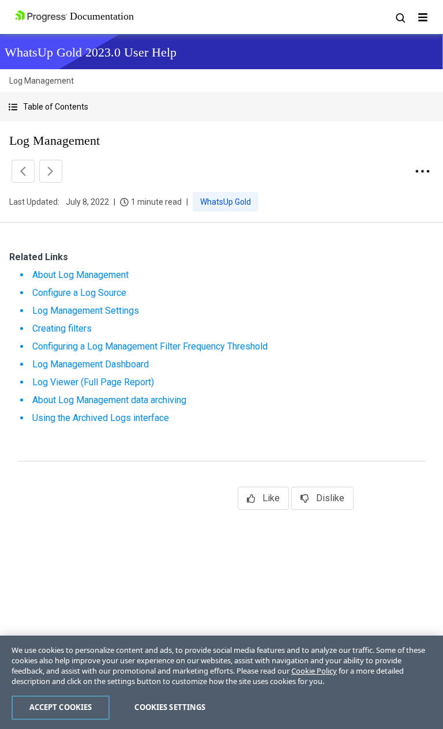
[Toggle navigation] (422, 17)
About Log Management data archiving (109, 399)
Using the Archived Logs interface (100, 417)
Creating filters (62, 328)
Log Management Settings (85, 310)
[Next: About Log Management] (50, 171)
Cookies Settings (169, 707)
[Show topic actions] (422, 171)
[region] (221, 682)
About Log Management (80, 274)
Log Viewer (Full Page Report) (93, 382)
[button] (221, 107)
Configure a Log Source (79, 292)
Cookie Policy (314, 671)
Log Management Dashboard (90, 364)
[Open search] (399, 17)
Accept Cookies (60, 707)
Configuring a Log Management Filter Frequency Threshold (150, 346)
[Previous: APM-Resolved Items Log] (23, 171)
